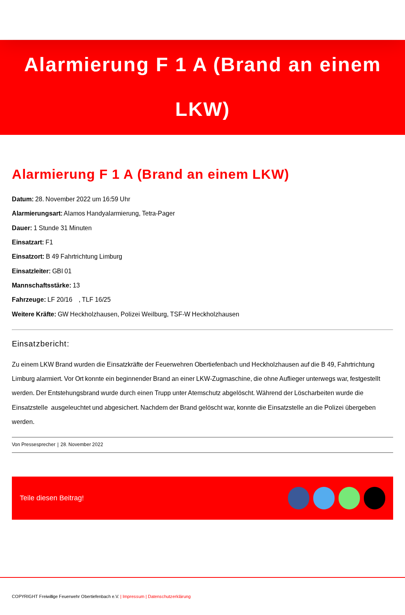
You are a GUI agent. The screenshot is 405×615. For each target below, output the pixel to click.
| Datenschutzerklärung (168, 596)
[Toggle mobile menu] (390, 21)
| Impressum (132, 596)
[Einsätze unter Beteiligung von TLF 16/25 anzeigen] (114, 300)
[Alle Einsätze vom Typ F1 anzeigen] (57, 242)
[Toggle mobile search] (376, 21)
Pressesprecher (38, 444)
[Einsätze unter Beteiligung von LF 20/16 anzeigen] (76, 300)
